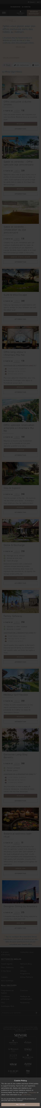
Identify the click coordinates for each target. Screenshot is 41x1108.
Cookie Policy (26, 1095)
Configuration (32, 1092)
